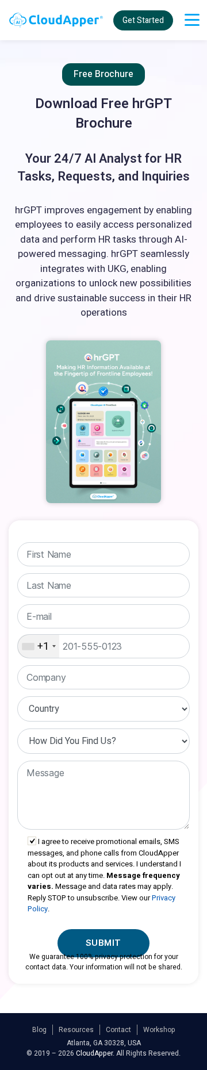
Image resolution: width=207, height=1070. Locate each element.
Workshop (159, 1030)
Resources (76, 1030)
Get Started (143, 20)
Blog (39, 1030)
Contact (118, 1030)
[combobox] (38, 646)
